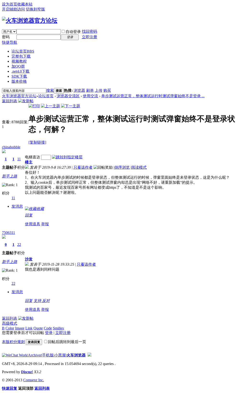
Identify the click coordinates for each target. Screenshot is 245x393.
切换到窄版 (35, 9)
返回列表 (9, 101)
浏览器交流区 (68, 96)
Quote (38, 328)
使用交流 (90, 96)
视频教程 (19, 61)
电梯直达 (32, 157)
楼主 (29, 162)
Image (19, 328)
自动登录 (73, 32)
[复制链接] (37, 142)
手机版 (48, 355)
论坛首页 (22, 51)
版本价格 (19, 81)
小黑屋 (60, 355)
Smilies (58, 328)
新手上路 (9, 176)
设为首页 (9, 4)
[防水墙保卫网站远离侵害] (89, 355)
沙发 (29, 259)
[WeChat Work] (14, 355)
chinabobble (11, 147)
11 (19, 159)
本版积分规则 (13, 342)
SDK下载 (19, 76)
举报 (45, 224)
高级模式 (9, 323)
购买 (107, 90)
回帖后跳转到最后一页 (67, 342)
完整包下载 (21, 56)
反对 (46, 301)
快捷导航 (9, 42)
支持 (37, 301)
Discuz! (27, 372)
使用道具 (32, 224)
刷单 (90, 90)
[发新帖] (25, 101)
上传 (98, 90)
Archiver (34, 355)
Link (29, 328)
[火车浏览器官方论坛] (29, 20)
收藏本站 (25, 4)
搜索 (50, 90)
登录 (49, 333)
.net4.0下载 (20, 71)
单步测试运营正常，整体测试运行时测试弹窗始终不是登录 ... (153, 96)
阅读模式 (139, 167)
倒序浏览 (122, 167)
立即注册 (89, 37)
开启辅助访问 (13, 9)
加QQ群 (18, 66)
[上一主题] (50, 106)
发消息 (17, 206)
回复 (29, 215)
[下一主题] (70, 106)
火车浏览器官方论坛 (19, 96)
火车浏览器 (76, 355)
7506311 (8, 233)
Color (10, 328)
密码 (6, 37)
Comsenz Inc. (33, 380)
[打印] (34, 106)
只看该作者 (83, 167)
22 (19, 244)
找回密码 (89, 31)
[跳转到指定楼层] (67, 157)
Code (48, 328)
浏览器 (79, 90)
